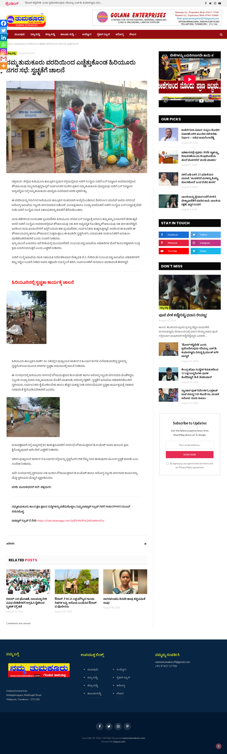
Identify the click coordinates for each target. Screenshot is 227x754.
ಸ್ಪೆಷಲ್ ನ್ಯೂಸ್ (103, 34)
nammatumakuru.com (133, 738)
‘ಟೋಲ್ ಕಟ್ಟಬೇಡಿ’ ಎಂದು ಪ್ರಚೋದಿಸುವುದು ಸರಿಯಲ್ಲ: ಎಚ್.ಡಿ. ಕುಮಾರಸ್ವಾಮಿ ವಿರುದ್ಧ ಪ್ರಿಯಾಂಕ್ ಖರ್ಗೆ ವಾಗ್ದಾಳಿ (64, 2)
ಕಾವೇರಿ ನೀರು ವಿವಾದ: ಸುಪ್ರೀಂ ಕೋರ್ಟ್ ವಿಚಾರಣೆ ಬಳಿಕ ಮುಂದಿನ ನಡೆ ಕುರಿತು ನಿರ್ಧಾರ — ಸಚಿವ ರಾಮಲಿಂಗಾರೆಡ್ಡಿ (200, 133)
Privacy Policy (185, 467)
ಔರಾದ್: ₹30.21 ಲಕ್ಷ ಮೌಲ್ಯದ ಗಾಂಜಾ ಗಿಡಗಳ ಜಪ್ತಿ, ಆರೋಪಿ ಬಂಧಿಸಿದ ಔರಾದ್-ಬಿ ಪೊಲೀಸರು (76, 602)
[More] (3, 65)
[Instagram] (3, 51)
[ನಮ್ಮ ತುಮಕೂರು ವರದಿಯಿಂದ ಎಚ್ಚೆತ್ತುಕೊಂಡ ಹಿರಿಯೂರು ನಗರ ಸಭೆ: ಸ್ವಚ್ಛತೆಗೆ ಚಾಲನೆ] (76, 127)
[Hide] (1, 72)
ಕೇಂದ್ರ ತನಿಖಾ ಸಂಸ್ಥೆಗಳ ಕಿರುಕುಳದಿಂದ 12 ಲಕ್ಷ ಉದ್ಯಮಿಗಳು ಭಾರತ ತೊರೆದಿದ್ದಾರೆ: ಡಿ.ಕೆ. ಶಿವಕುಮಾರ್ (199, 373)
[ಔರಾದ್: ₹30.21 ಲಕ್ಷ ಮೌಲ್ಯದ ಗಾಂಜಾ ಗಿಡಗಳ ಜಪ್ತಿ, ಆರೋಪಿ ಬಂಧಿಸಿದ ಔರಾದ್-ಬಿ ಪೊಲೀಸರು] (77, 581)
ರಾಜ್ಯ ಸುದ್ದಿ (35, 34)
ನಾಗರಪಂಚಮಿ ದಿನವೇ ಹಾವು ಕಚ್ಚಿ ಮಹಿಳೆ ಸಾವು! (124, 600)
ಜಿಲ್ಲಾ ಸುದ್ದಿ (50, 34)
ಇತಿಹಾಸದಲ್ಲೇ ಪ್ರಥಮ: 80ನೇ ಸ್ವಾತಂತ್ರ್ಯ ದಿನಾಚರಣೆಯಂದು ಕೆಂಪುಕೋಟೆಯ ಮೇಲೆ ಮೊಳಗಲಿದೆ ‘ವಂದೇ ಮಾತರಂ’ (200, 156)
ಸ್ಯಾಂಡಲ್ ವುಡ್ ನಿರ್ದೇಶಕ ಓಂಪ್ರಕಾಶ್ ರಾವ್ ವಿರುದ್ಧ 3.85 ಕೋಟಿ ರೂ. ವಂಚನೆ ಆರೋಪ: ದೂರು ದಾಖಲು (200, 394)
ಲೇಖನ (132, 34)
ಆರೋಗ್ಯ (120, 34)
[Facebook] (3, 23)
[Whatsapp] (3, 44)
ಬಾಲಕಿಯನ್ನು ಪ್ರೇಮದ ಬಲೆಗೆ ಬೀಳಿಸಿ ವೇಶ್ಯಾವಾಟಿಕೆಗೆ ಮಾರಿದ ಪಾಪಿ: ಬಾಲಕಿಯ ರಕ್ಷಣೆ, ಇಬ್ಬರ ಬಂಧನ (201, 200)
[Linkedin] (3, 37)
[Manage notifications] (219, 746)
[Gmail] (3, 58)
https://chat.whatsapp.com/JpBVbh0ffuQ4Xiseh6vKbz (70, 520)
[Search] (221, 34)
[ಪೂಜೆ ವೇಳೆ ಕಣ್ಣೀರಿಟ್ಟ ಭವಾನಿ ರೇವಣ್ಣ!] (190, 292)
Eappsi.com (119, 741)
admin (10, 543)
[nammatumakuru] (25, 18)
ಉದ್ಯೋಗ (86, 34)
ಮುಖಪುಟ (20, 34)
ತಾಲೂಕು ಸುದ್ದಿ (67, 34)
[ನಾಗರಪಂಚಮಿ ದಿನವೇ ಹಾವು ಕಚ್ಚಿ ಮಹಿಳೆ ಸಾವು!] (125, 581)
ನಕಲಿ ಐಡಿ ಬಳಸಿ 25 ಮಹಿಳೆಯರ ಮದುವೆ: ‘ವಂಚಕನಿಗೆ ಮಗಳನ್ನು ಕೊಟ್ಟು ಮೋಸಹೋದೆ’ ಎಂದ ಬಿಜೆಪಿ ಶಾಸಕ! (199, 178)
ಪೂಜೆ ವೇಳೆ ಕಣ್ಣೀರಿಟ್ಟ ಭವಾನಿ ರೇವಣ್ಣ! (183, 315)
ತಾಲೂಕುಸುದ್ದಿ (94, 693)
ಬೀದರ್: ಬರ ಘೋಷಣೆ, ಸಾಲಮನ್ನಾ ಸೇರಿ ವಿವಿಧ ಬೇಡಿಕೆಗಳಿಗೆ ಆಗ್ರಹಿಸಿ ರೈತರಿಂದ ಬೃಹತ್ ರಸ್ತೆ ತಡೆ (26, 602)
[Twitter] (3, 30)
